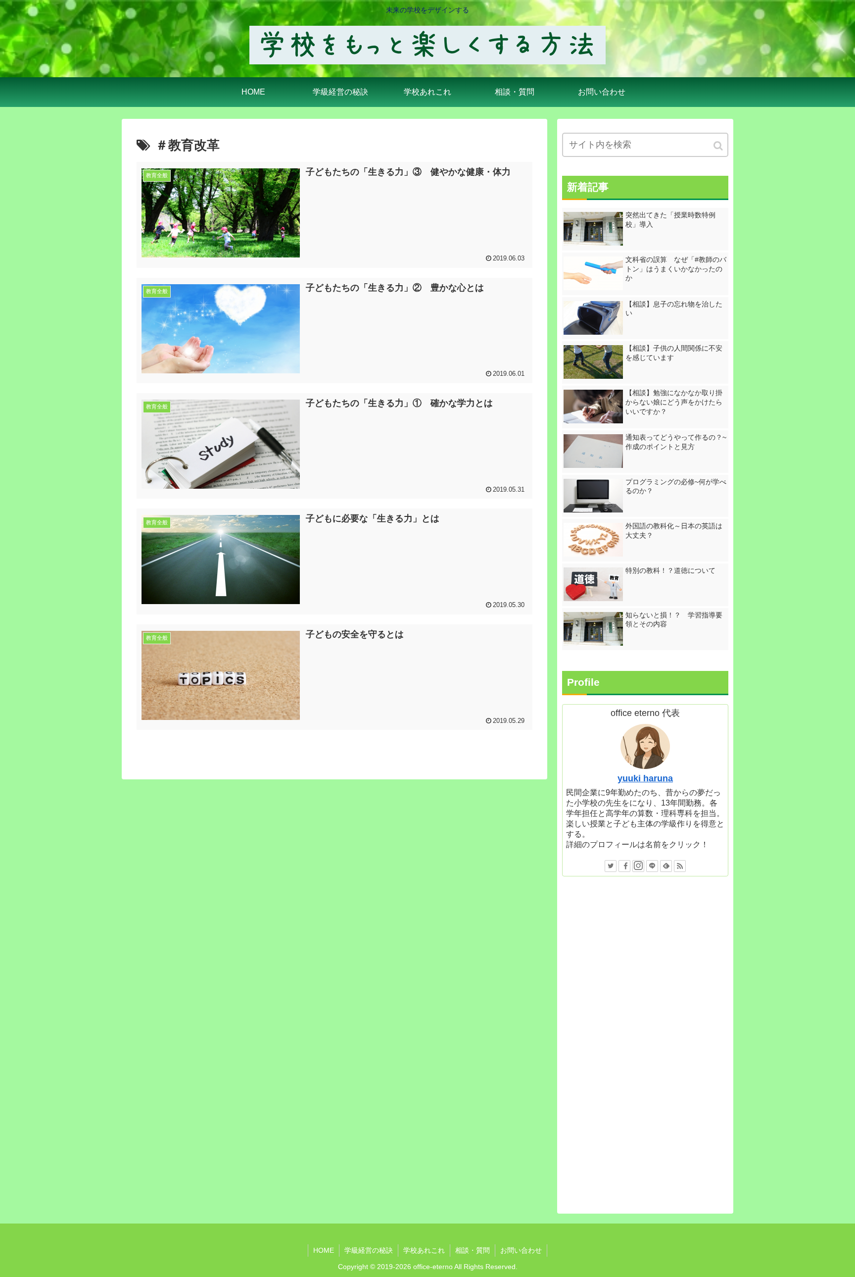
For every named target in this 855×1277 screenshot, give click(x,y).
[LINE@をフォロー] (652, 866)
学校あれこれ (424, 1250)
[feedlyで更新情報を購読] (666, 866)
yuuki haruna (645, 778)
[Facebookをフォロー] (624, 866)
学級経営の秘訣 (368, 1250)
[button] (719, 146)
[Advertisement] (645, 1043)
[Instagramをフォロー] (638, 866)
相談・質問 (472, 1250)
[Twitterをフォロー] (611, 866)
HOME (323, 1250)
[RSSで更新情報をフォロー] (680, 866)
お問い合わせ (521, 1250)
